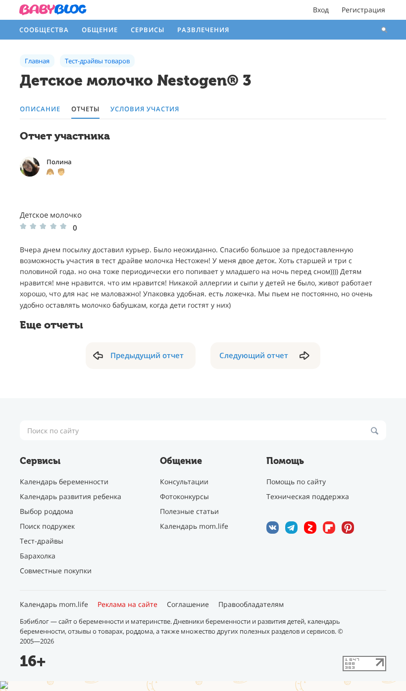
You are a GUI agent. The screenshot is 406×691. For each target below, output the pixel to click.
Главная (37, 60)
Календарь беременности (64, 481)
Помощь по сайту (296, 481)
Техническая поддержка (307, 496)
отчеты (85, 109)
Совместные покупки (56, 570)
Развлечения (203, 29)
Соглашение (188, 604)
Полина (59, 162)
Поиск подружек (47, 526)
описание (40, 109)
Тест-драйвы (41, 541)
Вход (321, 9)
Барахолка (37, 555)
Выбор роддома (46, 511)
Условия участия (144, 109)
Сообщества (44, 29)
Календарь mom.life (194, 526)
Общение (100, 29)
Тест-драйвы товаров (97, 60)
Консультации (184, 481)
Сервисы (147, 29)
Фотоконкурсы (184, 496)
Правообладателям (251, 604)
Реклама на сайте (127, 604)
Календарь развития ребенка (70, 496)
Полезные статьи (189, 511)
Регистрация (363, 9)
